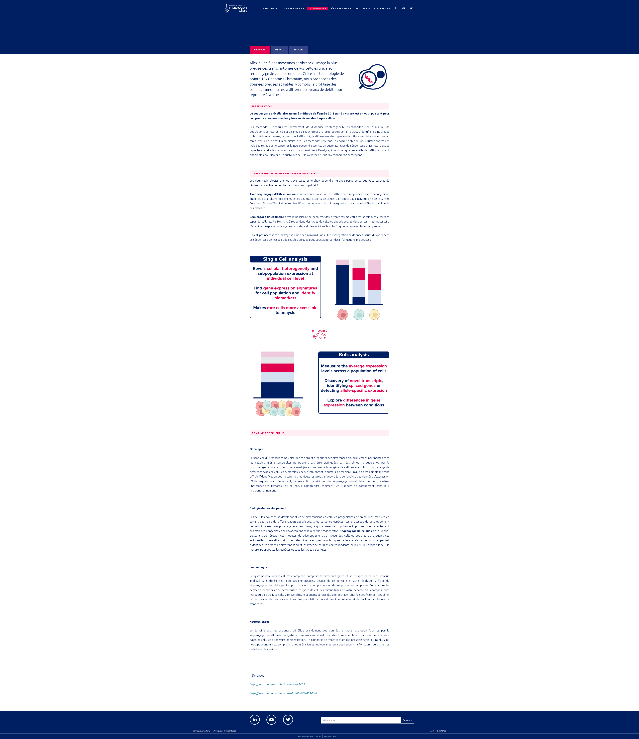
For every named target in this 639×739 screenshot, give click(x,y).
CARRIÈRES (441, 731)
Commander (317, 8)
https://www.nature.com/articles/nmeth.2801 (277, 684)
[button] (269, 8)
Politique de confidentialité (224, 731)
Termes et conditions (201, 731)
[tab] (260, 50)
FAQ (432, 731)
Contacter (382, 8)
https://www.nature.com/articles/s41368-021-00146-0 (283, 693)
